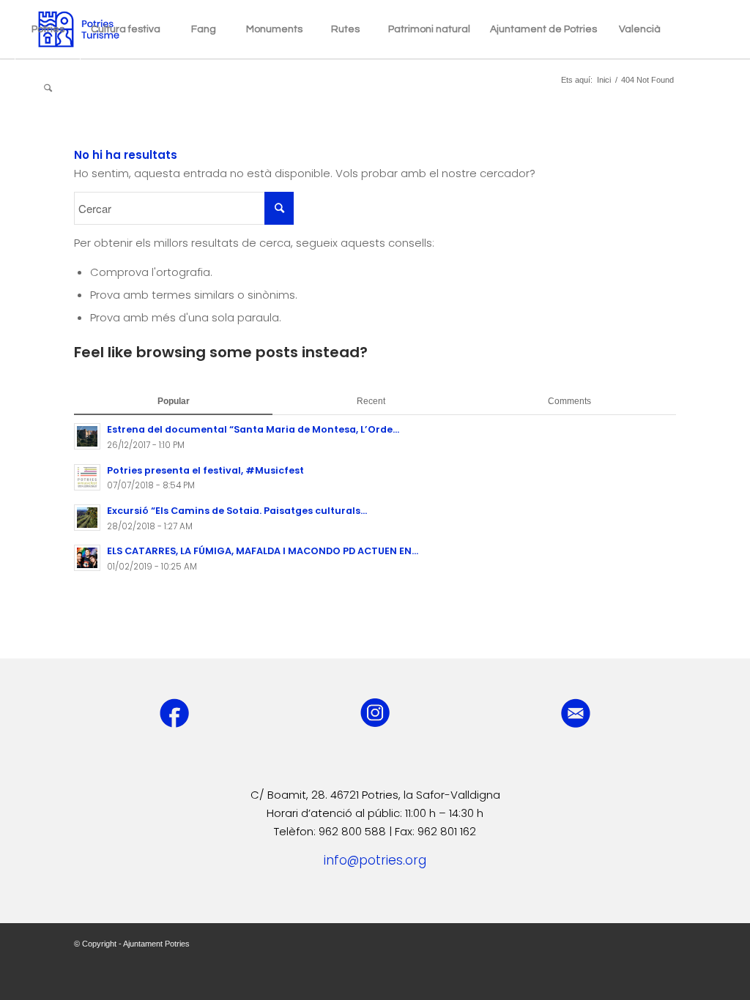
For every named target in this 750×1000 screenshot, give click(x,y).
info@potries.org (375, 860)
